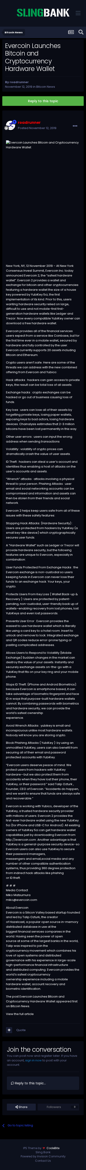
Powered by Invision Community (43, 1156)
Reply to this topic (43, 101)
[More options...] (75, 126)
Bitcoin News (45, 87)
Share (23, 1107)
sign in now (33, 1060)
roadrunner (19, 82)
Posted (37, 128)
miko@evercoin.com (21, 900)
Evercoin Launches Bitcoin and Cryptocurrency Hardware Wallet (35, 999)
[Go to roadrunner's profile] (10, 125)
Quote (21, 1030)
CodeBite (53, 1148)
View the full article (20, 1014)
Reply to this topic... (30, 1083)
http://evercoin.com (21, 839)
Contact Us (43, 1161)
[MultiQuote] (9, 1030)
